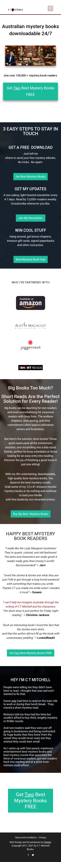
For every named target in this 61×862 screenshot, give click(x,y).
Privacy (42, 837)
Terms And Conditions (25, 837)
